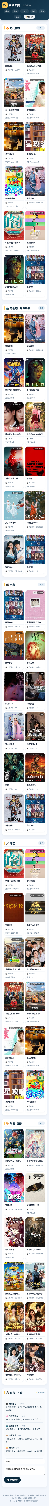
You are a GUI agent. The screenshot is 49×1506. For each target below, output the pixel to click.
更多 (41, 584)
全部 (41, 308)
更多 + (40, 28)
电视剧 (24, 11)
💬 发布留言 (12, 1480)
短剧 (17, 17)
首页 (7, 11)
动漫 (42, 11)
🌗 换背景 (29, 17)
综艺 (34, 11)
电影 (15, 11)
